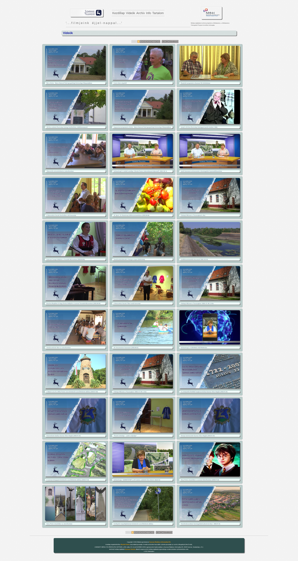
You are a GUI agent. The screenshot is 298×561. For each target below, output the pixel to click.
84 (167, 41)
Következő (173, 41)
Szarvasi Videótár (130, 549)
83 (163, 41)
